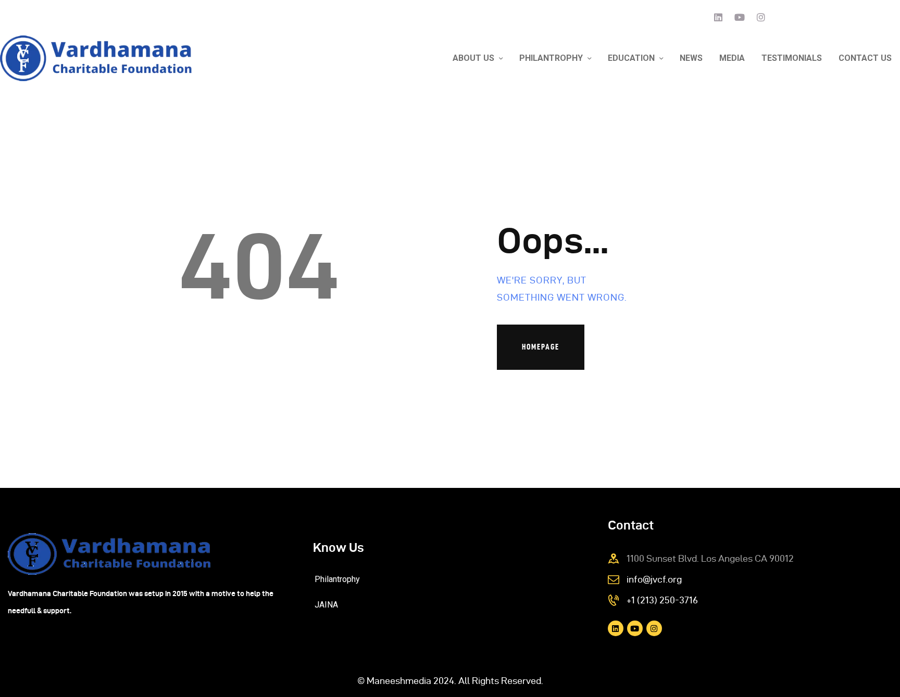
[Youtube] (739, 17)
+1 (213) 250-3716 (662, 600)
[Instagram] (761, 17)
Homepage (540, 346)
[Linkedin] (718, 17)
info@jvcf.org (654, 579)
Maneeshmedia (399, 681)
